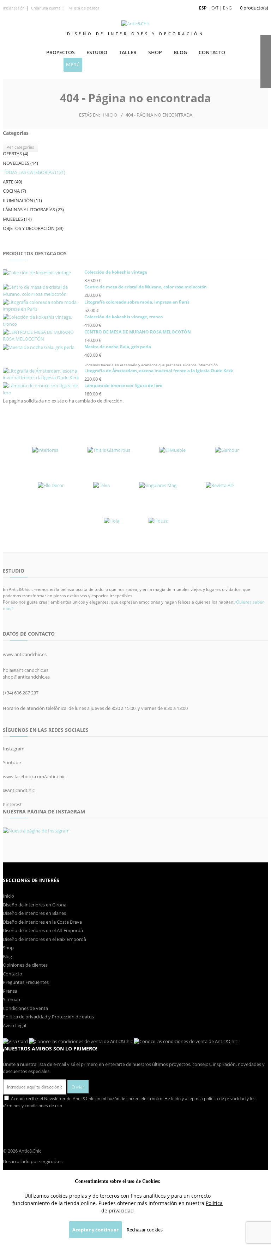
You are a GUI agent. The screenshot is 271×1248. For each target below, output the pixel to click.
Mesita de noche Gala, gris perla (117, 347)
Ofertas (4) (15, 153)
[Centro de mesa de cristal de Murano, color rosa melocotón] (43, 291)
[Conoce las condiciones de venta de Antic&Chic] (15, 1041)
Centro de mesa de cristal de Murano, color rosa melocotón (145, 287)
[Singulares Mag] (157, 485)
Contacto (212, 52)
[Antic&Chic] (135, 23)
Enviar (78, 1087)
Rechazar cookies (145, 1230)
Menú (73, 64)
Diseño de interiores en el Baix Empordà (44, 939)
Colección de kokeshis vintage (115, 272)
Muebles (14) (17, 219)
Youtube (12, 762)
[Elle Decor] (51, 485)
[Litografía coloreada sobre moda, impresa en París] (43, 306)
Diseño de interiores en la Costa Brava (42, 922)
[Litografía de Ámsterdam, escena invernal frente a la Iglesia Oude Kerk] (43, 374)
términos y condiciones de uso (32, 1106)
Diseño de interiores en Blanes (34, 913)
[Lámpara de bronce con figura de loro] (43, 389)
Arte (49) (12, 182)
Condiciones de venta (25, 1008)
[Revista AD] (220, 485)
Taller (128, 52)
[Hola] (111, 520)
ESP (203, 8)
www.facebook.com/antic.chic (34, 776)
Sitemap (11, 999)
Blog (180, 52)
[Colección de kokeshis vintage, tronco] (43, 320)
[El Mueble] (172, 450)
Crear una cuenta (46, 8)
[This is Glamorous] (109, 450)
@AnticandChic (19, 790)
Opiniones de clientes (25, 965)
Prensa (10, 991)
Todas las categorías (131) (34, 172)
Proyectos (60, 52)
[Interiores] (45, 450)
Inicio (110, 115)
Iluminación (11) (22, 200)
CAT (214, 8)
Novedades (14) (20, 163)
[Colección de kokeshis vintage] (43, 272)
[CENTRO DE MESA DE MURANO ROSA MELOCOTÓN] (43, 336)
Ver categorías (20, 147)
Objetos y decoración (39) (33, 228)
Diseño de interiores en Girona (34, 904)
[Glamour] (227, 450)
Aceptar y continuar (95, 1230)
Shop (155, 52)
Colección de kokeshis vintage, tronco (123, 317)
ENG (227, 8)
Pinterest (12, 804)
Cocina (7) (14, 191)
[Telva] (101, 485)
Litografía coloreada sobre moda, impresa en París (136, 302)
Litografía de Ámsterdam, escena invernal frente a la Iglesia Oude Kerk (158, 371)
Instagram (13, 748)
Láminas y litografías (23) (33, 209)
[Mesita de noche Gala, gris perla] (43, 347)
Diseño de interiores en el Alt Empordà (43, 930)
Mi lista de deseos (83, 8)
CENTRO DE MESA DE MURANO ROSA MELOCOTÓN (137, 332)
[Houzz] (158, 520)
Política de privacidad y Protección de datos (48, 1016)
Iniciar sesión (13, 8)
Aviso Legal (14, 1025)
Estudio (96, 52)
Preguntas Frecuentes (26, 982)
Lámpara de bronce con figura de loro (123, 385)
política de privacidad (225, 1099)
